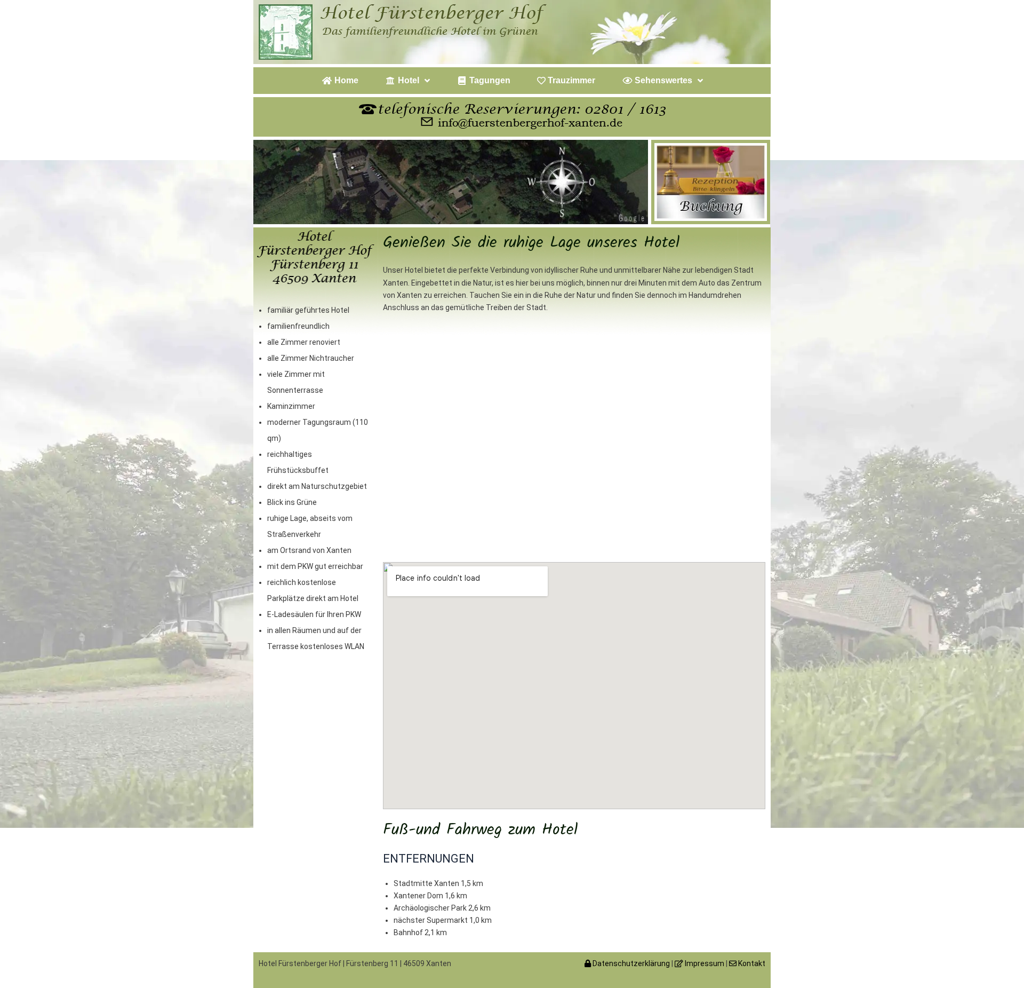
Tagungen (488, 80)
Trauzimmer (570, 80)
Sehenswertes (662, 80)
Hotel (407, 80)
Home (345, 80)
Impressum (703, 963)
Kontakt (751, 963)
